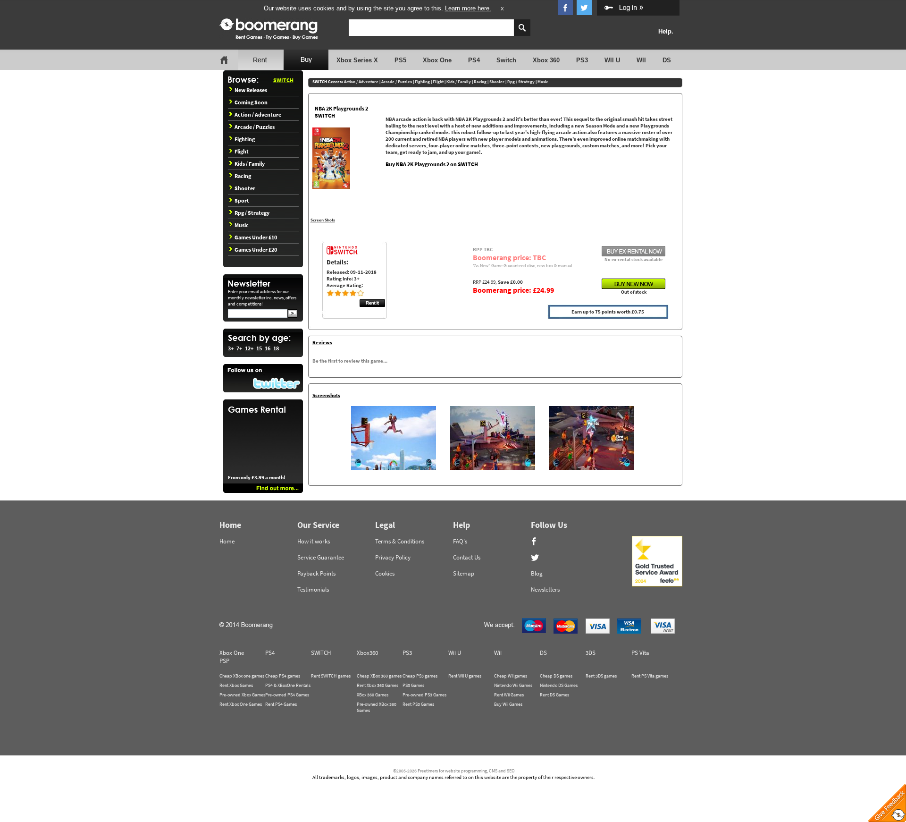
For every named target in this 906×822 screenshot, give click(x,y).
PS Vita (640, 653)
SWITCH (283, 80)
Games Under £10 (256, 237)
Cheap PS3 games (420, 676)
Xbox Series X (357, 60)
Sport (242, 200)
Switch (506, 60)
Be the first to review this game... (349, 360)
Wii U (454, 653)
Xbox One (437, 60)
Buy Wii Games (508, 704)
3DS (591, 653)
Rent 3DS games (601, 676)
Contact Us (466, 557)
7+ (239, 348)
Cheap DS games (556, 676)
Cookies (384, 573)
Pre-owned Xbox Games (242, 695)
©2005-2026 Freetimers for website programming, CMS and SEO (454, 771)
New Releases (251, 89)
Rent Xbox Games (236, 685)
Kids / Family (250, 163)
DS (667, 60)
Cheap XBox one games (241, 676)
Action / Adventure (258, 114)
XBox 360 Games (372, 695)
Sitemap (463, 573)
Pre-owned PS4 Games (287, 695)
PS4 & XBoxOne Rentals (287, 685)
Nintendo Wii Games (513, 685)
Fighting (245, 139)
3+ (231, 348)
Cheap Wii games (510, 676)
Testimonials (313, 589)
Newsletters (545, 589)
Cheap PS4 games (282, 676)
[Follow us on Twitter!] (263, 378)
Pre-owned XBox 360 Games (376, 707)
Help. (665, 31)
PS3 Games (413, 685)
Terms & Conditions (399, 541)
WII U (612, 60)
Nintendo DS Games (559, 685)
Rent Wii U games (464, 676)
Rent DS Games (554, 695)
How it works (313, 541)
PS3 (582, 60)
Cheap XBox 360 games (379, 676)
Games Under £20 (256, 249)
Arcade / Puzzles (255, 126)
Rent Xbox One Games (240, 704)
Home (227, 541)
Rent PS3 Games (418, 704)
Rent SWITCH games (331, 676)
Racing (243, 175)
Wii (498, 653)
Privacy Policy (393, 557)
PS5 (400, 60)
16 (267, 348)
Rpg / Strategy (252, 212)
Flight (242, 151)
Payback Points (316, 573)
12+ (249, 348)
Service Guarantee (320, 557)
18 (276, 348)
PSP (224, 661)
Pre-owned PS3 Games (424, 695)
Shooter (245, 188)
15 (259, 348)
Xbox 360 (546, 60)
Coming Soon (251, 102)
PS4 (474, 60)
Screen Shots (322, 219)
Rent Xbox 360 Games (377, 685)
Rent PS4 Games (281, 704)
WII (641, 60)
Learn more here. (468, 8)
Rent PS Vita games (649, 676)
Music (242, 225)
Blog (537, 573)
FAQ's (460, 541)
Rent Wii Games (509, 695)
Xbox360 (367, 653)
